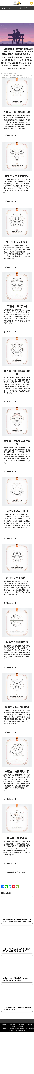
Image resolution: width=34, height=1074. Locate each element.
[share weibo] (13, 886)
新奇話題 (7, 73)
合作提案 (13, 1026)
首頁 (2, 73)
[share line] (6, 886)
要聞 (3, 8)
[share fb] (2, 886)
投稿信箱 (21, 1026)
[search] (31, 3)
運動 (25, 8)
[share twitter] (10, 886)
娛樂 (20, 8)
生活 (14, 8)
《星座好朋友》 (21, 872)
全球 (9, 8)
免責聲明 (4, 1025)
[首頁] (17, 3)
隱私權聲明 (12, 1025)
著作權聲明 (21, 1025)
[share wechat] (17, 886)
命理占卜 (13, 73)
